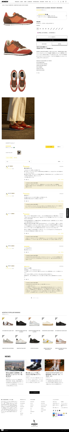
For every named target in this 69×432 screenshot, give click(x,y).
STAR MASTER (32, 401)
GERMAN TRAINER (43, 406)
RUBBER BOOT (32, 411)
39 (45, 28)
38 (43, 28)
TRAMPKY (42, 408)
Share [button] (39, 72)
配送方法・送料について (56, 405)
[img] (26, 166)
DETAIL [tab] (59, 44)
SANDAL (42, 411)
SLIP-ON (31, 403)
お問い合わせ (55, 401)
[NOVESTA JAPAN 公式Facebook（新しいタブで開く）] (53, 410)
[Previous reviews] (37, 15)
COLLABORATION (22, 403)
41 (51, 29)
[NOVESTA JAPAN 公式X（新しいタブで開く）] (55, 410)
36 (37, 28)
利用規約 (62, 401)
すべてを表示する (34, 392)
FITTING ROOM (22, 406)
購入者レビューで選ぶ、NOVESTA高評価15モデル (33, 373)
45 (62, 29)
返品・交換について (56, 407)
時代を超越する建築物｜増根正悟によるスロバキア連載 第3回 (14, 374)
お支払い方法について (56, 403)
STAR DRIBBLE (43, 401)
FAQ (20, 411)
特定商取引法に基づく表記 (64, 405)
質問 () (15, 157)
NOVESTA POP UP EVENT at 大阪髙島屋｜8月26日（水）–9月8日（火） (54, 374)
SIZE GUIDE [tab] (44, 44)
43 (56, 29)
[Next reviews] (66, 15)
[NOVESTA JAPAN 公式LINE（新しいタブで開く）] (59, 410)
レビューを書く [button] (49, 146)
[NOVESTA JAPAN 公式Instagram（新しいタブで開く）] (57, 410)
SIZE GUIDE (21, 413)
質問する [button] (59, 146)
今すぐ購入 (52, 40)
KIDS (31, 413)
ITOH (31, 408)
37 (40, 28)
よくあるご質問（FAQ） (64, 407)
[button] (17, 1)
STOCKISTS (21, 408)
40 (48, 28)
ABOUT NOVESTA (22, 401)
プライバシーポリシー (64, 403)
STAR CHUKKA (43, 403)
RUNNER (31, 406)
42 (54, 29)
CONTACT (21, 414)
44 (59, 29)
